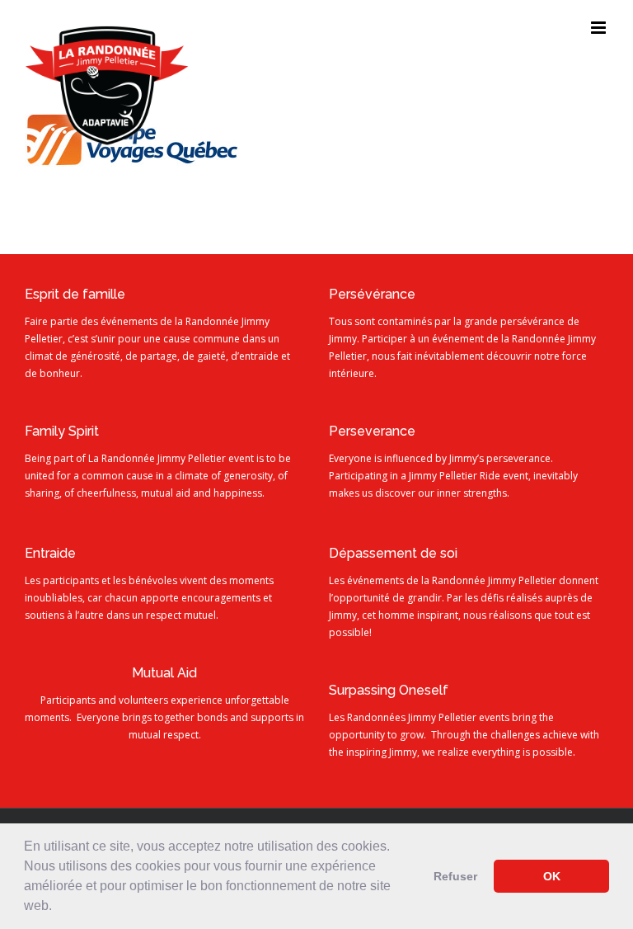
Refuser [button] (455, 876)
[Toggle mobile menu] (599, 27)
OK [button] (551, 876)
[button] (57, 907)
